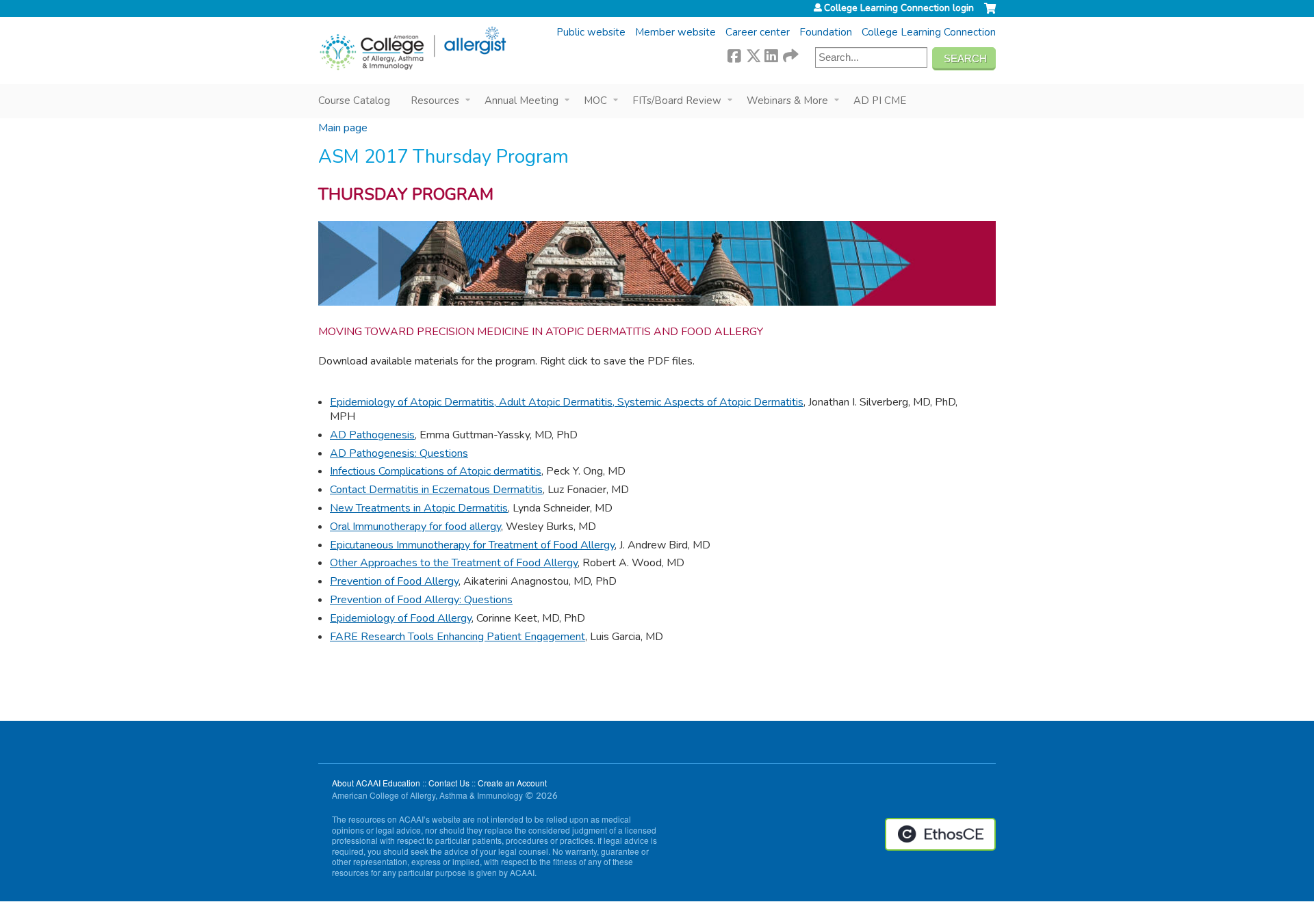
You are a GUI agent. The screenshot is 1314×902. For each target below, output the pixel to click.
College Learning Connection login (899, 8)
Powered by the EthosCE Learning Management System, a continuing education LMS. (940, 834)
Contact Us (448, 782)
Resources (435, 100)
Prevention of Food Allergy (394, 581)
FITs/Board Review (676, 100)
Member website (675, 32)
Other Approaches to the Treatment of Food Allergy (454, 562)
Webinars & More (787, 100)
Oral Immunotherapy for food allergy (415, 526)
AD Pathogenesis (372, 434)
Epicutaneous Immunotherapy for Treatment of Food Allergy (472, 545)
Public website (591, 32)
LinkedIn (771, 54)
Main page (343, 127)
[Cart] (990, 13)
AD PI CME (879, 100)
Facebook (734, 54)
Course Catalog (354, 100)
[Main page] (412, 48)
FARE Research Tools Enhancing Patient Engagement (457, 636)
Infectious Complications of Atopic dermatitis (435, 471)
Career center (757, 32)
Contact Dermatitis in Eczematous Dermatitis (436, 489)
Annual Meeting (521, 100)
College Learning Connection (929, 32)
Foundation (825, 32)
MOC (595, 100)
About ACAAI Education (376, 782)
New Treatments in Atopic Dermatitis (419, 508)
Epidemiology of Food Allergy (401, 618)
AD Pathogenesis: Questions (399, 453)
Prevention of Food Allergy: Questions (421, 599)
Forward (790, 54)
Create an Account (512, 782)
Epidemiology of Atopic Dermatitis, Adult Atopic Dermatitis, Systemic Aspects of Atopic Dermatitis (566, 402)
